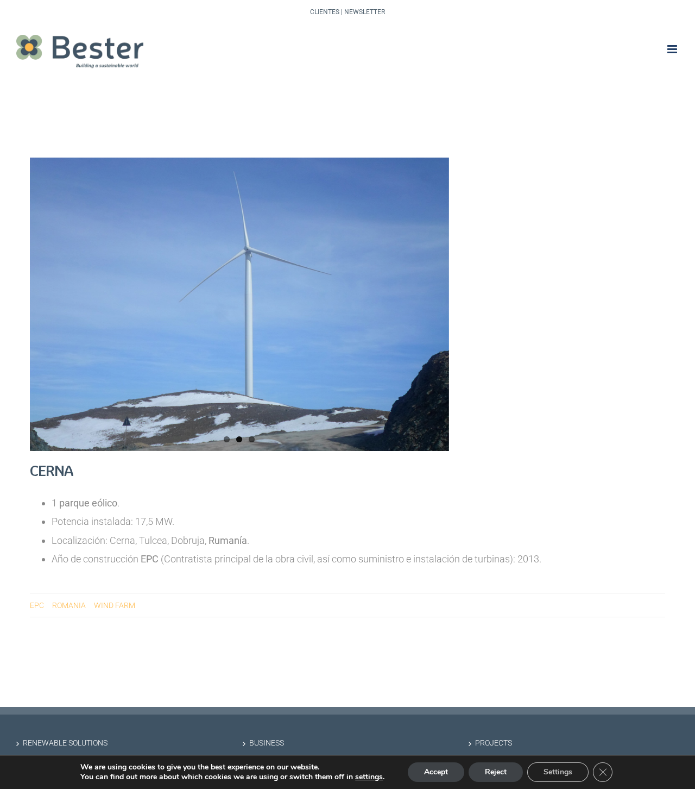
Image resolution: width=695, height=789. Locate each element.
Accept (436, 772)
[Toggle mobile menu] (673, 49)
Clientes (324, 12)
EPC (37, 605)
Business (266, 743)
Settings (558, 772)
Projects (493, 743)
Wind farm (114, 605)
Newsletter (364, 12)
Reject (496, 772)
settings (369, 777)
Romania (69, 605)
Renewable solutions (65, 743)
